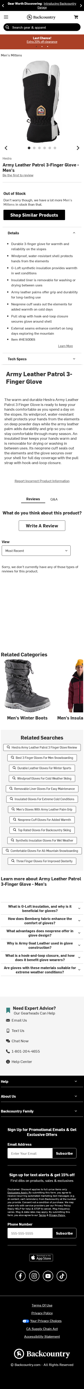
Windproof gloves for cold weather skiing (44, 778)
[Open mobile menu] (6, 17)
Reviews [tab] (33, 498)
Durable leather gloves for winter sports (44, 768)
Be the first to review (18, 175)
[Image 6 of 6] (55, 148)
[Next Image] (78, 148)
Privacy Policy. (57, 1215)
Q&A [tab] (54, 499)
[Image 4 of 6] (44, 148)
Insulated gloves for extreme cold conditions (44, 799)
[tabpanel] (42, 545)
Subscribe (64, 1153)
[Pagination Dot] (36, 46)
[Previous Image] (6, 148)
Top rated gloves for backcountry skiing (44, 830)
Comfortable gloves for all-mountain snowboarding (44, 851)
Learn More (65, 346)
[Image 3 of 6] (39, 148)
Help (4, 1081)
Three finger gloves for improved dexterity (44, 861)
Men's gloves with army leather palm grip (44, 809)
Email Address (20, 1144)
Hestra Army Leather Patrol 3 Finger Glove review (44, 747)
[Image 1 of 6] (29, 148)
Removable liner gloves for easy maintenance (44, 789)
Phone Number (20, 1224)
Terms (42, 1215)
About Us (8, 1096)
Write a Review (42, 525)
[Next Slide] (81, 5)
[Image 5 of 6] (49, 148)
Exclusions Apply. (18, 1192)
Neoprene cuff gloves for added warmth (44, 820)
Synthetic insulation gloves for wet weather (44, 840)
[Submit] (7, 27)
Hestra (7, 158)
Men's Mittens (11, 55)
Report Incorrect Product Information (42, 481)
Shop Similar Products (34, 215)
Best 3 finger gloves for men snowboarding (44, 758)
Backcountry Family (17, 1111)
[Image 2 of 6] (34, 148)
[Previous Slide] (3, 5)
